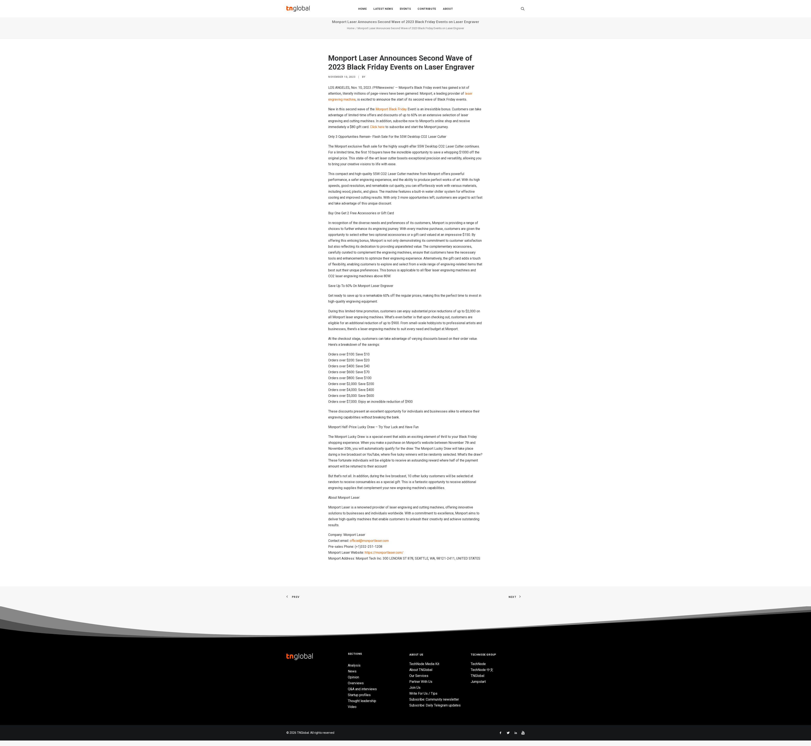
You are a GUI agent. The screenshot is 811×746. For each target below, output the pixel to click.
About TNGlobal (420, 670)
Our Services (418, 676)
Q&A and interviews (362, 689)
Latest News (383, 8)
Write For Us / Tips (423, 693)
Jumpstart (478, 682)
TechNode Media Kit (424, 664)
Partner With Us (420, 682)
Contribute (427, 8)
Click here (377, 127)
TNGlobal (477, 676)
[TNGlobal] (298, 9)
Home (362, 8)
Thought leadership (362, 701)
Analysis (354, 665)
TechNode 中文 (482, 670)
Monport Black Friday (391, 109)
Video (352, 707)
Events (405, 8)
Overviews (356, 683)
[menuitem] (362, 8)
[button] (523, 8)
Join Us (414, 688)
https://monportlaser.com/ (384, 553)
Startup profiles (359, 695)
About (448, 8)
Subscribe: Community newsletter (434, 699)
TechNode (478, 664)
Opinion (353, 677)
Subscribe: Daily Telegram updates (435, 705)
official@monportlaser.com (369, 541)
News (352, 671)
